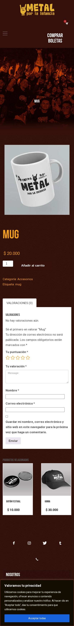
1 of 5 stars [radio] (8, 358)
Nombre (12, 390)
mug (18, 284)
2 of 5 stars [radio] (13, 358)
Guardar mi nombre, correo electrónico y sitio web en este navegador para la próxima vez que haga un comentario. (37, 427)
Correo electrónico (20, 403)
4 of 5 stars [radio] (23, 358)
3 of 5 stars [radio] (18, 358)
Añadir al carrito (33, 265)
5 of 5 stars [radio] (28, 358)
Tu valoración (16, 366)
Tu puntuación (17, 352)
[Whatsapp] (37, 559)
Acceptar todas (37, 618)
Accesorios (25, 279)
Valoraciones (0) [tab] (19, 303)
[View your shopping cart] (67, 23)
